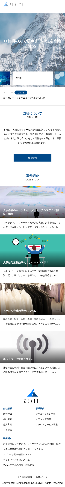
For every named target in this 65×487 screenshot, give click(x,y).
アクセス (7, 430)
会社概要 (7, 419)
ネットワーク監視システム (16, 460)
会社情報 (7, 408)
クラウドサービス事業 (47, 424)
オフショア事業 (43, 419)
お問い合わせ (41, 477)
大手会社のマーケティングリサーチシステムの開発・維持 (32, 443)
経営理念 (7, 414)
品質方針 (7, 424)
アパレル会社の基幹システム (17, 454)
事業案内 (40, 408)
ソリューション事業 (46, 414)
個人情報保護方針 (25, 477)
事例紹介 (7, 438)
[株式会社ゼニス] (13, 4)
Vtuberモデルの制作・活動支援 (18, 465)
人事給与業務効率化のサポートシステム (23, 449)
